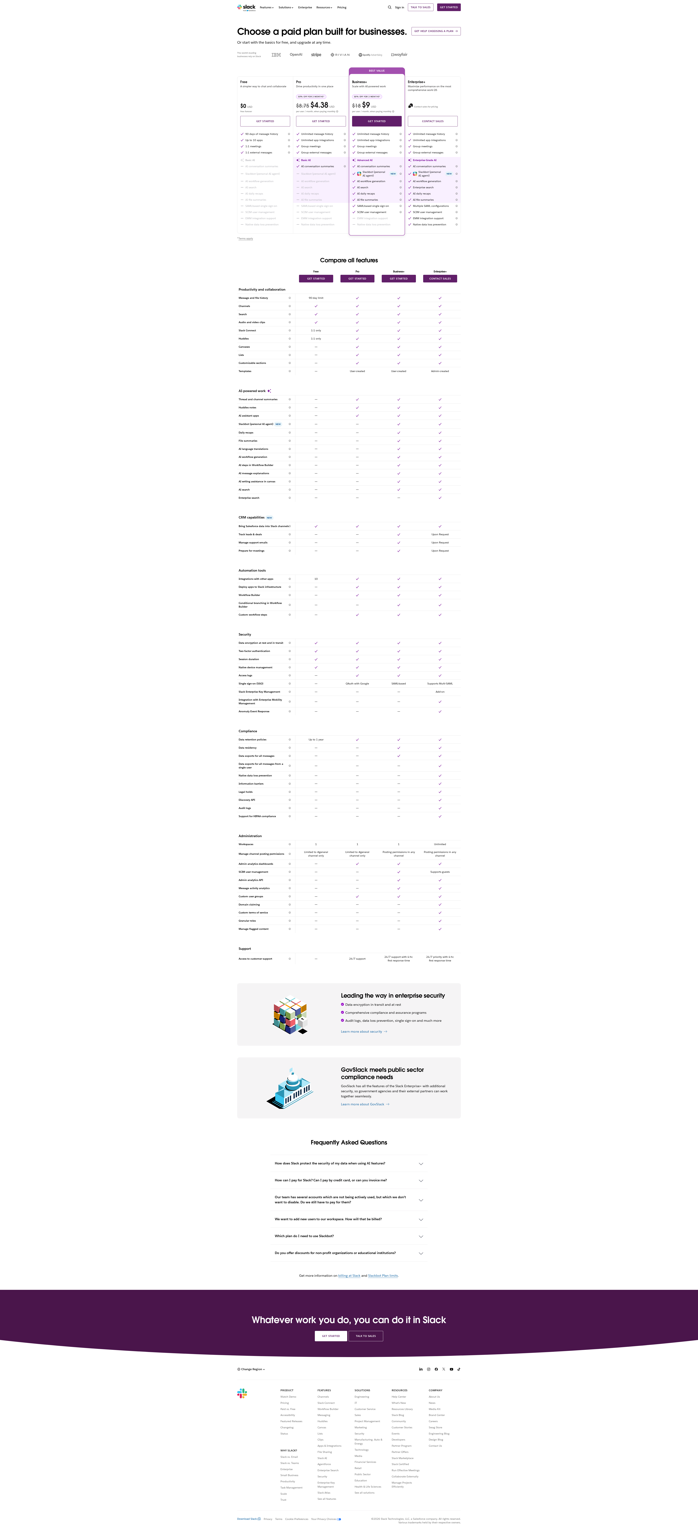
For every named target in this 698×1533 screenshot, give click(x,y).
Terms (278, 1519)
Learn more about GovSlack (362, 1104)
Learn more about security (361, 1031)
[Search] (390, 7)
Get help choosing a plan (434, 31)
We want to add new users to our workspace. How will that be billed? (328, 1219)
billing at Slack (349, 1275)
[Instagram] (428, 1370)
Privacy (268, 1519)
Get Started (265, 121)
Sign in (399, 7)
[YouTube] (451, 1370)
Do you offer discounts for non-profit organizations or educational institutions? (335, 1253)
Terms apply (245, 238)
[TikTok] (459, 1370)
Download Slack (247, 1518)
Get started (449, 7)
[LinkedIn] (421, 1370)
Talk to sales (421, 7)
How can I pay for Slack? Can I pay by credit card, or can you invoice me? (331, 1180)
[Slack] (246, 7)
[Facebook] (436, 1370)
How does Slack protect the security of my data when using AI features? (330, 1163)
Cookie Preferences (296, 1519)
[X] (444, 1370)
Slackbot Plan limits (383, 1275)
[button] (289, 134)
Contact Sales (433, 121)
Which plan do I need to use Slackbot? (304, 1236)
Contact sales (440, 278)
